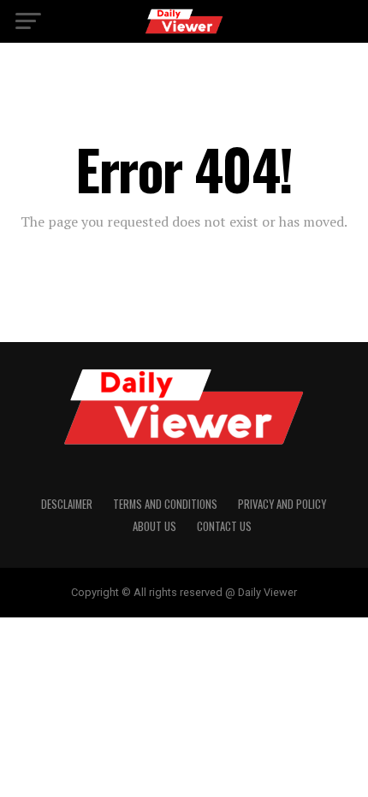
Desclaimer (66, 504)
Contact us (224, 526)
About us (154, 526)
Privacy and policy (282, 504)
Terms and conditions (165, 504)
